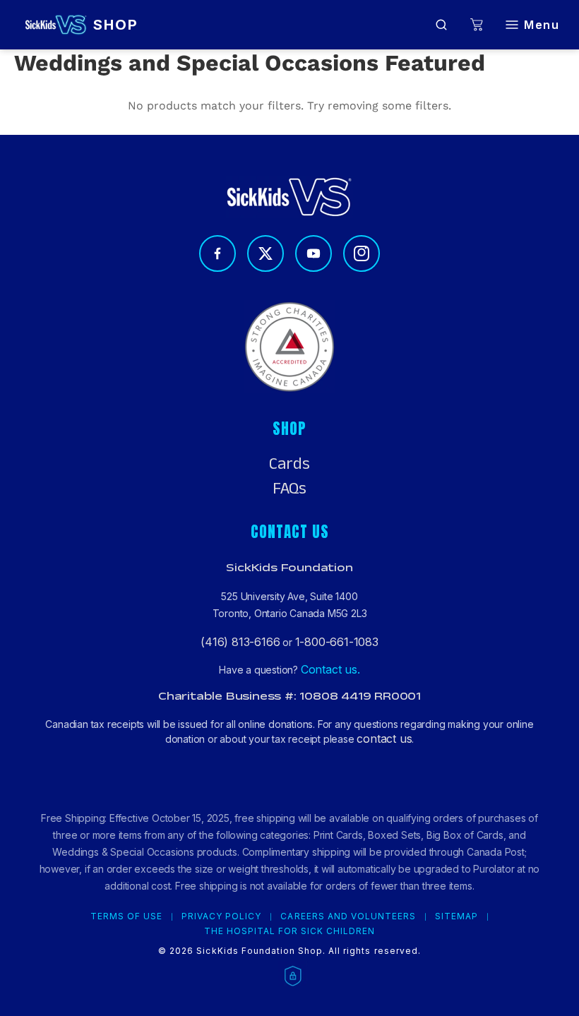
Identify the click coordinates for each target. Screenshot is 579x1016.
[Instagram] (361, 253)
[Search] (441, 25)
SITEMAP (456, 916)
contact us (384, 738)
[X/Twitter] (265, 253)
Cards (289, 464)
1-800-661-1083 (336, 642)
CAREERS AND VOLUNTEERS (348, 916)
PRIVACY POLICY (221, 916)
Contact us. (330, 669)
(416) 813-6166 (240, 642)
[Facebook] (217, 253)
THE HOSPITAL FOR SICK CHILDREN (290, 931)
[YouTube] (313, 253)
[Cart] (477, 25)
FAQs (289, 489)
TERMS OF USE (126, 916)
